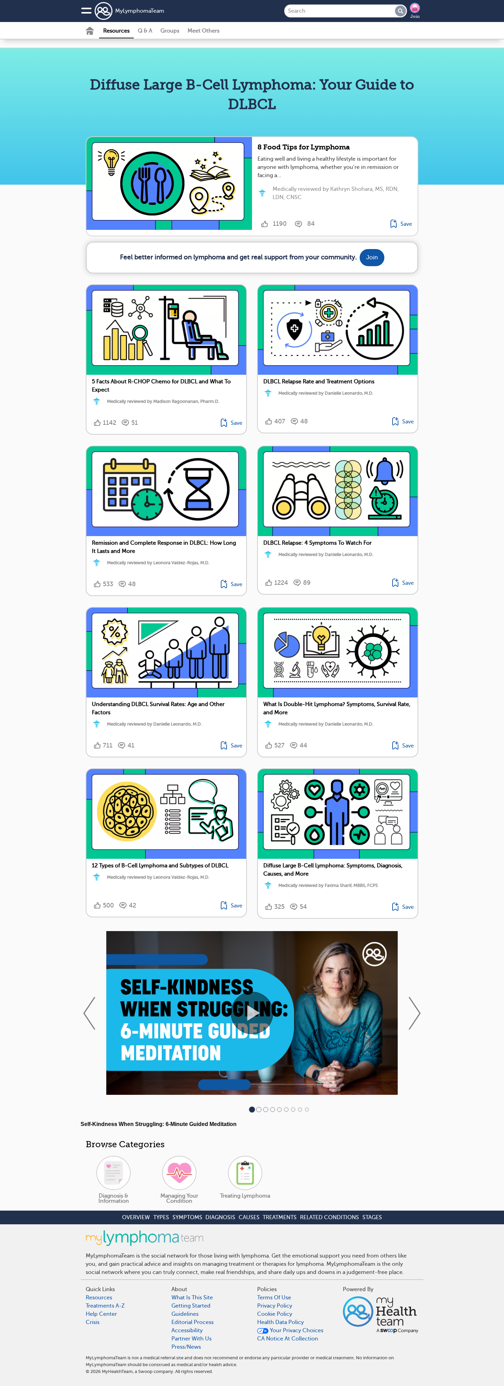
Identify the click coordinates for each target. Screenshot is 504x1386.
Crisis (92, 1322)
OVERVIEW (136, 1217)
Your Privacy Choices (295, 1330)
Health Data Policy (280, 1322)
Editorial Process (192, 1322)
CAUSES (249, 1217)
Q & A (145, 31)
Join (415, 16)
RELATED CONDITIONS (329, 1217)
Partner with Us (191, 1339)
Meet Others (203, 31)
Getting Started (191, 1306)
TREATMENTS (280, 1217)
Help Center (101, 1314)
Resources (116, 31)
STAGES (372, 1217)
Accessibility (187, 1330)
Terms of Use (274, 1298)
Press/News (186, 1347)
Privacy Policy (274, 1306)
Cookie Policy (274, 1314)
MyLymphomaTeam (139, 11)
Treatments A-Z (105, 1306)
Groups (169, 31)
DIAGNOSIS (220, 1217)
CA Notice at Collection (287, 1339)
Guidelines (185, 1314)
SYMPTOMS (187, 1217)
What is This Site (192, 1298)
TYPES (161, 1217)
